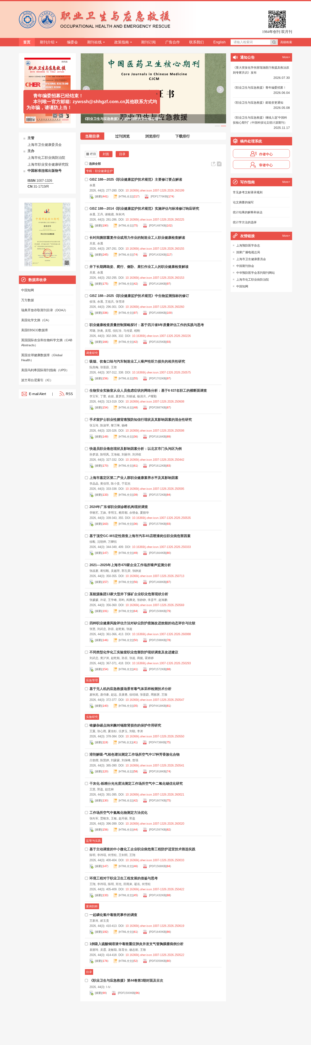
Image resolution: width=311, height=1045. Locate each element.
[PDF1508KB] (157, 611)
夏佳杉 (112, 731)
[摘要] (98, 196)
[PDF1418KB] (157, 283)
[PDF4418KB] (157, 705)
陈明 (92, 855)
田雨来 (127, 884)
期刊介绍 (47, 42)
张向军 (93, 818)
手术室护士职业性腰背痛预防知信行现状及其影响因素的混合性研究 (140, 419)
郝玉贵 (104, 920)
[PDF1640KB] (157, 931)
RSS (69, 394)
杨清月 (141, 396)
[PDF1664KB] (157, 553)
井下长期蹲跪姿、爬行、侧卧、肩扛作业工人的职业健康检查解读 (139, 267)
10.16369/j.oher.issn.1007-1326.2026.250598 (154, 430)
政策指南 (121, 42)
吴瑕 (108, 330)
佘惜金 (133, 512)
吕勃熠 (93, 760)
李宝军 (93, 396)
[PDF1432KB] (157, 254)
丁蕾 (103, 396)
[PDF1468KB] (157, 582)
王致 (114, 367)
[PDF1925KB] (157, 341)
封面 (106, 154)
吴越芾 (115, 570)
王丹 (100, 214)
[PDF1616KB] (157, 436)
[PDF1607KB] (157, 800)
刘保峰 (126, 760)
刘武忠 (101, 629)
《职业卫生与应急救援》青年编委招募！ (259, 87)
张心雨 (101, 731)
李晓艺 (93, 512)
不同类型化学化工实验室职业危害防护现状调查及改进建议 (133, 652)
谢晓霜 (109, 214)
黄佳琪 (104, 483)
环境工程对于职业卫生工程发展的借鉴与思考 (123, 878)
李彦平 (152, 600)
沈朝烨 (101, 541)
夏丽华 (144, 512)
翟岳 (137, 884)
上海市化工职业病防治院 (252, 279)
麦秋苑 (93, 694)
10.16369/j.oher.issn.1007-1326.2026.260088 (161, 634)
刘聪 (132, 731)
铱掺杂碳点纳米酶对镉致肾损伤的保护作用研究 (125, 725)
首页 (27, 42)
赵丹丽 (123, 818)
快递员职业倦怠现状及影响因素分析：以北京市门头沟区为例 (135, 448)
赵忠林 (109, 789)
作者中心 (266, 154)
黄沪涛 (104, 658)
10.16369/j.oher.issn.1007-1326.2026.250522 (154, 955)
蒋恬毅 (104, 570)
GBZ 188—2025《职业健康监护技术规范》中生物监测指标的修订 (139, 296)
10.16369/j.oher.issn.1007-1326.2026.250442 (154, 459)
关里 (92, 243)
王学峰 (112, 600)
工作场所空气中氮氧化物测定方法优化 (118, 812)
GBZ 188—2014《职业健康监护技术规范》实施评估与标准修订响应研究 (144, 208)
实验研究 (92, 717)
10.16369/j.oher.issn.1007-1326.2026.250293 (161, 663)
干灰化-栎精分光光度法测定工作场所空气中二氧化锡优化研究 (136, 783)
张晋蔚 (104, 367)
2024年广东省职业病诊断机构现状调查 (118, 507)
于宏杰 (126, 483)
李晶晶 (93, 483)
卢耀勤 (152, 396)
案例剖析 (92, 906)
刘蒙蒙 (115, 760)
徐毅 (92, 541)
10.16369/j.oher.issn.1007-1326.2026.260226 (161, 336)
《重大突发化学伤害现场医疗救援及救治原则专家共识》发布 (261, 70)
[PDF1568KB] (157, 866)
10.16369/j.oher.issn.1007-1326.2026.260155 (154, 248)
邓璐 (92, 330)
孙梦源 (93, 454)
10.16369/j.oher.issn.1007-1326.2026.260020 (154, 823)
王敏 (114, 818)
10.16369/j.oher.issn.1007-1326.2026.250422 (154, 889)
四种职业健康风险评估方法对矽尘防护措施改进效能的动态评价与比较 (142, 623)
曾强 (135, 760)
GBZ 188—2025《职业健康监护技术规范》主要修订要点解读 (135, 179)
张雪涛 (120, 301)
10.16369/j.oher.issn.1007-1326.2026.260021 (154, 794)
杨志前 (133, 949)
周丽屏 (155, 694)
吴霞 (103, 949)
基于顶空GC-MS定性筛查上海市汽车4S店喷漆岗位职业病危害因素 (140, 536)
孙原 (111, 629)
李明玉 (112, 512)
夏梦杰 (120, 396)
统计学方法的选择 (245, 222)
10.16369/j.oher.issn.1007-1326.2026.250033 (154, 860)
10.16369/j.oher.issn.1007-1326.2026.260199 (154, 190)
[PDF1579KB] (157, 523)
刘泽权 (136, 454)
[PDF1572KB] (157, 494)
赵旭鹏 (162, 600)
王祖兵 (109, 301)
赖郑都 (123, 512)
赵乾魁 (120, 629)
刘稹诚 (130, 396)
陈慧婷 (104, 760)
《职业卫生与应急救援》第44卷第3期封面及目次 (126, 980)
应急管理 (92, 680)
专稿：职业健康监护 (99, 171)
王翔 (132, 855)
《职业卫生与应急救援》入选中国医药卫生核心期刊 (122, 119)
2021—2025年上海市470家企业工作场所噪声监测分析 (130, 565)
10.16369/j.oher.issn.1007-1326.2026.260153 (154, 277)
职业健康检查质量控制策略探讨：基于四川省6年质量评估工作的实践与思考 (146, 325)
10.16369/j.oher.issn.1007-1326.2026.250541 (154, 765)
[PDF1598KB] (157, 640)
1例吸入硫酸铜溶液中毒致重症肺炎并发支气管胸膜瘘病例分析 (136, 944)
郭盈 (100, 789)
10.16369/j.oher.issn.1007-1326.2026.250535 (161, 518)
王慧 (92, 789)
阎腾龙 (130, 600)
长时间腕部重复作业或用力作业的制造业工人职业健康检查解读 (137, 237)
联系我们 (196, 42)
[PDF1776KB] (159, 196)
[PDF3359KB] (157, 961)
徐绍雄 (133, 694)
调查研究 (92, 353)
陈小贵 (115, 483)
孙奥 (100, 330)
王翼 (92, 731)
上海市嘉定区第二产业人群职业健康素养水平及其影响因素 (133, 478)
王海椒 (115, 454)
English (219, 42)
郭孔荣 (126, 570)
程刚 (137, 330)
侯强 (92, 301)
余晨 (92, 185)
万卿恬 (112, 541)
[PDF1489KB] (157, 312)
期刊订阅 (148, 42)
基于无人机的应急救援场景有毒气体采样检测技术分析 (130, 689)
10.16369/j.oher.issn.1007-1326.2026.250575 (161, 372)
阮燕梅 (93, 367)
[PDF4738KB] (157, 742)
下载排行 (182, 136)
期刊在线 (94, 42)
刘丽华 (126, 454)
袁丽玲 (93, 949)
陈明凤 (104, 454)
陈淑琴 (104, 425)
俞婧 (111, 396)
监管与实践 (93, 840)
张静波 (136, 570)
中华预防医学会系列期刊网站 (255, 272)
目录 (122, 154)
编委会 (72, 42)
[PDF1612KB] (157, 465)
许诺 (103, 600)
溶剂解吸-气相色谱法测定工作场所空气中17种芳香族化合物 (134, 754)
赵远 (114, 694)
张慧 (92, 629)
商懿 (140, 658)
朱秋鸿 (120, 214)
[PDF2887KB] (157, 407)
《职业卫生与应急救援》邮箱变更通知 (258, 102)
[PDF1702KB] (157, 378)
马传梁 (127, 330)
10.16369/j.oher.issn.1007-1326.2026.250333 (161, 547)
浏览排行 (152, 136)
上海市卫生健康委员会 (251, 259)
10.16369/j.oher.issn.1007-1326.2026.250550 (154, 736)
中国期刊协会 (245, 266)
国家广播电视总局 (248, 252)
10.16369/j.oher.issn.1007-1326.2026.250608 (154, 401)
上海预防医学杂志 (248, 245)
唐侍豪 (104, 694)
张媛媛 (93, 600)
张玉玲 (93, 425)
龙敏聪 (112, 949)
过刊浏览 (122, 136)
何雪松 (112, 855)
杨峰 (124, 425)
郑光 (119, 884)
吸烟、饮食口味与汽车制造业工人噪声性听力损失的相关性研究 (137, 361)
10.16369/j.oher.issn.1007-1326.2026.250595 (154, 488)
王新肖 (93, 920)
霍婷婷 (149, 658)
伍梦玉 (123, 731)
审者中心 (266, 165)
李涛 (140, 731)
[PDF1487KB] (157, 225)
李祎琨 (101, 855)
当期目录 (92, 136)
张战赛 (93, 570)
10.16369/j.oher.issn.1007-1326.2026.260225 (154, 219)
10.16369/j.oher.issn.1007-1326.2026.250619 (154, 926)
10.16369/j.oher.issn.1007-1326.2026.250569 (154, 605)
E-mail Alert (37, 394)
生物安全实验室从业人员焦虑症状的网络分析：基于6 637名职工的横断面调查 (148, 390)
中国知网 (242, 286)
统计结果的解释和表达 (248, 212)
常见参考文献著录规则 (248, 192)
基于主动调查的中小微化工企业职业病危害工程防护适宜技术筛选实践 (142, 849)
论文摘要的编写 (243, 202)
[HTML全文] (126, 196)
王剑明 (123, 855)
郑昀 (122, 600)
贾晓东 (104, 818)
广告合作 (172, 42)
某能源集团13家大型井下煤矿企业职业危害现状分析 (128, 594)
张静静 (141, 600)
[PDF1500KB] (126, 993)
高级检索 (286, 42)
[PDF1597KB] (157, 829)
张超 (129, 629)
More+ (286, 57)
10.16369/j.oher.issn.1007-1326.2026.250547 (154, 700)
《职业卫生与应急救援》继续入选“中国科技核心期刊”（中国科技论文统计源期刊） (260, 120)
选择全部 (95, 163)
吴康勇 (123, 694)
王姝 (103, 512)
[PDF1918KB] (157, 771)
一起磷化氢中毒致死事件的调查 (113, 915)
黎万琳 (115, 425)
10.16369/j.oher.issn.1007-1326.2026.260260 (154, 307)
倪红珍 (117, 330)
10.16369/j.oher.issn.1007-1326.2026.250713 (154, 576)
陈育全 (123, 949)
